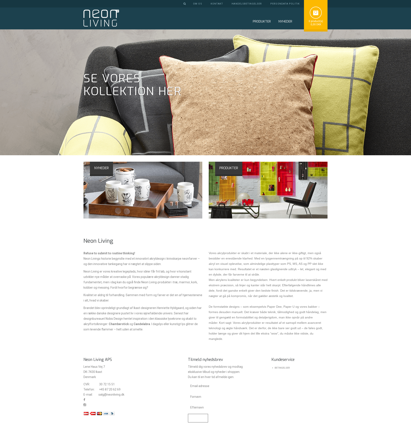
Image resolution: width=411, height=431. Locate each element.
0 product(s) (316, 21)
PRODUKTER (228, 168)
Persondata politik (285, 3)
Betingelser (282, 367)
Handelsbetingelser (247, 3)
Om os (197, 3)
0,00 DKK (316, 24)
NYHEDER (285, 21)
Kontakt (217, 3)
